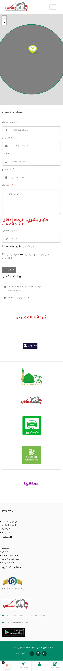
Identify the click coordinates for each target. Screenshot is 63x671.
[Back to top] (53, 652)
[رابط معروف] (12, 581)
